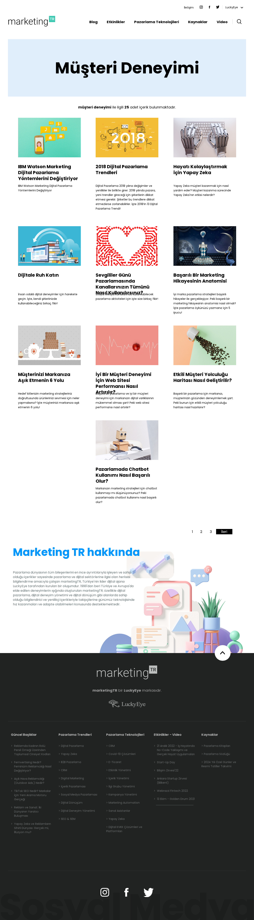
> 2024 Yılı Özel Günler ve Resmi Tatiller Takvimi (218, 764)
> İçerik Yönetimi (117, 778)
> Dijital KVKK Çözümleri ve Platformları (124, 829)
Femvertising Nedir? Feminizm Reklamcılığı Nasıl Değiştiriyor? (31, 766)
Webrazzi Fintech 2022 (171, 791)
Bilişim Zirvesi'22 (166, 770)
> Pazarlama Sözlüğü (215, 754)
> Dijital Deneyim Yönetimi (77, 811)
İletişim (189, 7)
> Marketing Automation (123, 803)
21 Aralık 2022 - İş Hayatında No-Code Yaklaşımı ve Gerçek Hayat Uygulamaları (174, 750)
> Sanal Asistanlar (118, 811)
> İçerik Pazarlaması (72, 786)
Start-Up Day (164, 762)
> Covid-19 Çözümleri (121, 754)
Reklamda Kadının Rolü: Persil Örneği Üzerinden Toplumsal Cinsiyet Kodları (30, 750)
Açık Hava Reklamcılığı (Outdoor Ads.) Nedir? (27, 781)
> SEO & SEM (67, 819)
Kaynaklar (198, 21)
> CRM (63, 770)
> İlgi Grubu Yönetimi (120, 786)
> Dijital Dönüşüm (71, 803)
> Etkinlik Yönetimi (118, 770)
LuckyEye (232, 7)
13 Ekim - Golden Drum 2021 (174, 799)
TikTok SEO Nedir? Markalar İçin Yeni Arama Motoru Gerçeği (31, 795)
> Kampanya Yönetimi (121, 795)
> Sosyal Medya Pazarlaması (78, 795)
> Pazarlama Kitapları (215, 746)
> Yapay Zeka (68, 754)
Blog (93, 21)
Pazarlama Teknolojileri (156, 21)
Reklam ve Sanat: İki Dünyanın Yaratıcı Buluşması (26, 811)
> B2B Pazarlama (70, 762)
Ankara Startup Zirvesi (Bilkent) (170, 781)
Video (222, 21)
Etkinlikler (116, 21)
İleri (224, 531)
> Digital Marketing (71, 778)
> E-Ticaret (113, 762)
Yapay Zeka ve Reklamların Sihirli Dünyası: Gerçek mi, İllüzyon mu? (31, 828)
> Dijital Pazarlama (71, 746)
